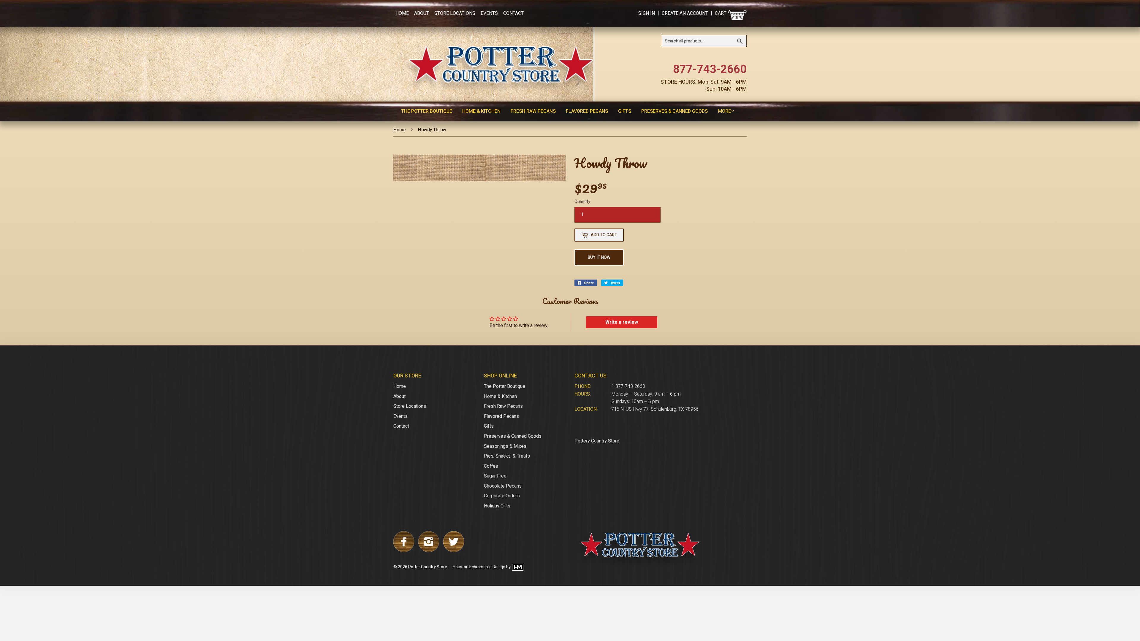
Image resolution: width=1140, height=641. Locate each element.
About (421, 13)
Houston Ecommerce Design (479, 567)
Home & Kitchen (481, 111)
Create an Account (685, 13)
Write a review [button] (621, 322)
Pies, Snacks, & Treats (507, 456)
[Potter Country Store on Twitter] (453, 550)
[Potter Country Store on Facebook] (403, 550)
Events (489, 13)
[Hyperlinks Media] (517, 567)
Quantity (582, 202)
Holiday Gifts (497, 506)
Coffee (491, 466)
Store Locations (454, 13)
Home (402, 13)
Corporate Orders (502, 495)
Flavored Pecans (587, 111)
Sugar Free (495, 476)
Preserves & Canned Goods (674, 111)
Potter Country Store (427, 567)
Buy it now (599, 257)
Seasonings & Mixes (505, 446)
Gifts (624, 111)
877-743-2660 (710, 69)
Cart (721, 13)
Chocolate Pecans (503, 486)
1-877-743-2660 (628, 386)
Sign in (646, 13)
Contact (513, 13)
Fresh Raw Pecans (533, 111)
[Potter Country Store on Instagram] (428, 550)
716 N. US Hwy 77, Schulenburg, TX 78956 (655, 409)
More (724, 111)
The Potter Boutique (426, 111)
